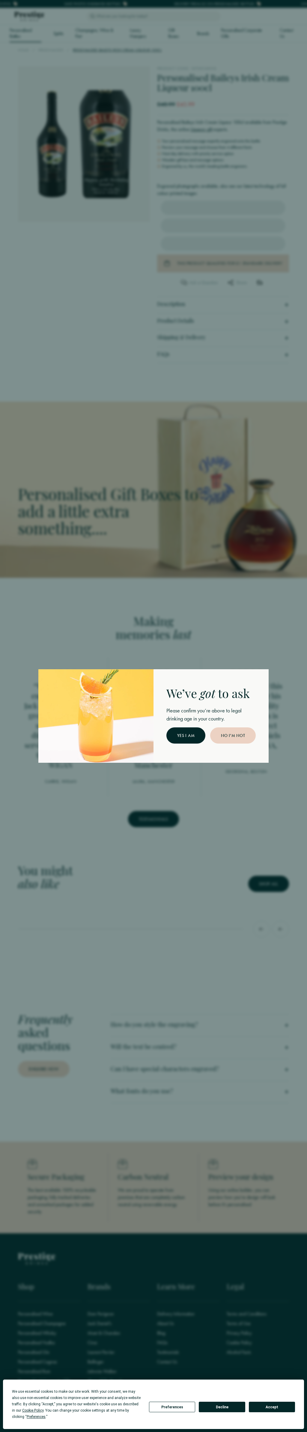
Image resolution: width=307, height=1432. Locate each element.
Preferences (172, 1407)
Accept (272, 1407)
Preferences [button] (36, 1417)
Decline (222, 1407)
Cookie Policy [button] (32, 1410)
